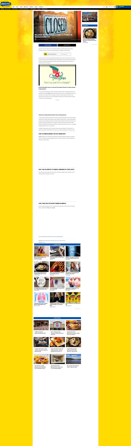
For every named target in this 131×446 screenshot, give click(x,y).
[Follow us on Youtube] (114, 7)
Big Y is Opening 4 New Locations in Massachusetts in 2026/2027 (57, 333)
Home (13, 6)
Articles (44, 242)
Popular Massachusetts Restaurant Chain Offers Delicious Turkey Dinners (72, 350)
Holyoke (44, 240)
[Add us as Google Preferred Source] (106, 7)
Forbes (48, 207)
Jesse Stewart (38, 39)
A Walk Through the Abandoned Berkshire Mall (40, 332)
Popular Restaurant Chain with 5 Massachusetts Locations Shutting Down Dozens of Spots (57, 350)
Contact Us (41, 6)
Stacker (40, 136)
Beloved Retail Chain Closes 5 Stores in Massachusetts (52, 236)
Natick (52, 240)
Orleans (60, 240)
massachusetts (48, 240)
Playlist (36, 6)
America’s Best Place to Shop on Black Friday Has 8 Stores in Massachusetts (41, 350)
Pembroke (63, 240)
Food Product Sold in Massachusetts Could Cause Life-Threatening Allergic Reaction (57, 367)
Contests (31, 6)
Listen (21, 6)
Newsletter (26, 6)
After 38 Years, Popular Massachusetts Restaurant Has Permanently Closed (40, 367)
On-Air (17, 6)
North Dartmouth (56, 240)
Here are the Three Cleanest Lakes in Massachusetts (73, 366)
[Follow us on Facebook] (109, 7)
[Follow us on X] (112, 7)
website (48, 93)
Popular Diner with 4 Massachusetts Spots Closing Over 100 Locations (73, 333)
